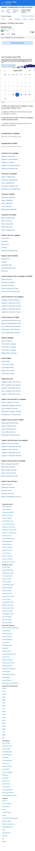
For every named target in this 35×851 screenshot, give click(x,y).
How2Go (4, 841)
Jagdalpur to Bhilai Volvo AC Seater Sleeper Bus (15, 382)
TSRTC (4, 697)
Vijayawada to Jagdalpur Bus (9, 186)
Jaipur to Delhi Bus (6, 509)
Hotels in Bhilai (5, 361)
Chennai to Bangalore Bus (8, 538)
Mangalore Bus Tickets (7, 605)
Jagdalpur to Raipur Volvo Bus (10, 443)
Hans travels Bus (6, 630)
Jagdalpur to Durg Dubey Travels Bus (12, 312)
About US (4, 800)
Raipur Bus (4, 271)
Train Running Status (7, 772)
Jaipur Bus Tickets (6, 616)
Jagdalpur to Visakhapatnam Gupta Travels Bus (15, 306)
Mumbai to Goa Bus (7, 518)
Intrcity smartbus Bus (7, 665)
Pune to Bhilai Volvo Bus (8, 432)
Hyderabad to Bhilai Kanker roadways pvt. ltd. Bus (15, 320)
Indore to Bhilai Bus (6, 203)
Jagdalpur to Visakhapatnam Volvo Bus (12, 452)
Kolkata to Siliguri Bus (7, 547)
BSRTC (4, 723)
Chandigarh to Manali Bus (8, 562)
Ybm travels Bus (6, 671)
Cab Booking (5, 757)
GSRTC (4, 711)
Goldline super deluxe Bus (8, 674)
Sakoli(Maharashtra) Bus (8, 268)
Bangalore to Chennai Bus (8, 527)
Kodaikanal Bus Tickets (8, 608)
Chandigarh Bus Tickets (8, 614)
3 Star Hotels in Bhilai (7, 364)
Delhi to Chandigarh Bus (8, 524)
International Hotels (7, 746)
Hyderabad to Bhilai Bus (8, 197)
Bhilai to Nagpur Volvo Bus (8, 470)
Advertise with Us (6, 833)
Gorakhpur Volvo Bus (7, 493)
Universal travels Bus (7, 639)
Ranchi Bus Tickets (6, 622)
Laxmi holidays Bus (7, 680)
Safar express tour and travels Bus (10, 683)
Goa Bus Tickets (6, 567)
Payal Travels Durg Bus (8, 282)
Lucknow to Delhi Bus (7, 559)
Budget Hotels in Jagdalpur (9, 353)
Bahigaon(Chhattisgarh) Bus (9, 250)
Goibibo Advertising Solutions (9, 795)
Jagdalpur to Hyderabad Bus (9, 159)
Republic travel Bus (7, 645)
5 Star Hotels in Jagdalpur (8, 350)
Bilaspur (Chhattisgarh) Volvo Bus (10, 496)
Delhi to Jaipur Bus (6, 535)
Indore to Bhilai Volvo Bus (8, 429)
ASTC (3, 708)
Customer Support (6, 812)
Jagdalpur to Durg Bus (7, 162)
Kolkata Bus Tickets (7, 593)
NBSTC (4, 735)
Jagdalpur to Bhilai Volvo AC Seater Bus (12, 394)
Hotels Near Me (6, 784)
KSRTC (4, 717)
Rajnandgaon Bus (6, 265)
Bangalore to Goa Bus (7, 515)
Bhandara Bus (5, 259)
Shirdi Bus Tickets (6, 581)
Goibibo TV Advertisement (8, 824)
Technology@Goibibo (7, 827)
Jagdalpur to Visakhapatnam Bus (10, 165)
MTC (3, 738)
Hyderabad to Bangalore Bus (9, 530)
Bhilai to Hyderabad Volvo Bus (9, 464)
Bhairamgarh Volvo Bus (8, 487)
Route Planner (5, 763)
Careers (4, 815)
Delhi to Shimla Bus (7, 544)
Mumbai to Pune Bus (7, 556)
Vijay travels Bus (6, 677)
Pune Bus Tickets (6, 599)
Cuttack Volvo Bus (6, 490)
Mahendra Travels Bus (7, 285)
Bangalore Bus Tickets (7, 570)
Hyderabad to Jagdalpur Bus (9, 180)
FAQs (3, 830)
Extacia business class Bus (8, 668)
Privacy (4, 809)
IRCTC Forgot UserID (7, 789)
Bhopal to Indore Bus (7, 550)
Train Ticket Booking (7, 760)
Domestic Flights (6, 749)
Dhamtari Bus (5, 238)
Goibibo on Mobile (6, 821)
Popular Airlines (6, 786)
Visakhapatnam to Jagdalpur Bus (10, 189)
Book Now (14, 114)
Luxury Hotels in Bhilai (7, 373)
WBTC (3, 720)
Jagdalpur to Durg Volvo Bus (9, 449)
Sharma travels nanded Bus (9, 654)
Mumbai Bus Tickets (7, 587)
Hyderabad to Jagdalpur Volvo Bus (11, 405)
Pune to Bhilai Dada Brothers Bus (10, 326)
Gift (3, 838)
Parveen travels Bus (7, 633)
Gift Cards (4, 835)
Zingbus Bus (5, 648)
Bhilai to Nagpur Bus (7, 224)
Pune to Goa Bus (6, 553)
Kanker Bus (4, 241)
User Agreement (6, 806)
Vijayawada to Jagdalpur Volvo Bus (11, 411)
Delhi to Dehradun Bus (7, 521)
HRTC (3, 703)
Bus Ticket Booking (6, 754)
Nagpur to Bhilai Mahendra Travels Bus (12, 323)
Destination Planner (7, 766)
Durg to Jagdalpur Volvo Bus (9, 408)
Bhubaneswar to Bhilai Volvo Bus (10, 435)
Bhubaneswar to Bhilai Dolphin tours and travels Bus (16, 329)
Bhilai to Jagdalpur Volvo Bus (9, 476)
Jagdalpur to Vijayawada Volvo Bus (11, 455)
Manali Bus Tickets (6, 590)
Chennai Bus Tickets (7, 576)
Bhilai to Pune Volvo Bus (8, 467)
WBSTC (4, 729)
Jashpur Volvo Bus (6, 484)
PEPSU (4, 726)
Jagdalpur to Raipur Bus (8, 156)
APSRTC (4, 688)
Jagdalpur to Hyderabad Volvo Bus (11, 446)
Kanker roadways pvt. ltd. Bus (9, 288)
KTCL (3, 732)
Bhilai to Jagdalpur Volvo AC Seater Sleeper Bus (15, 385)
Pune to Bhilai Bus (6, 206)
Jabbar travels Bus (6, 651)
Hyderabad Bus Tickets (7, 573)
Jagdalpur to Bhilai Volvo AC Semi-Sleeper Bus (14, 388)
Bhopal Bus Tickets (6, 619)
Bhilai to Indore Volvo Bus (8, 473)
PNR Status (5, 775)
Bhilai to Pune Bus (6, 221)
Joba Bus (4, 247)
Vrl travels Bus (5, 642)
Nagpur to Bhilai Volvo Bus (8, 426)
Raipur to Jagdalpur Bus (8, 177)
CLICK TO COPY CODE (8, 66)
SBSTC (4, 705)
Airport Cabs (5, 778)
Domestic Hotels (6, 743)
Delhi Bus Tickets (6, 579)
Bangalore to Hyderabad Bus (9, 532)
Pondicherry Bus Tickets (8, 596)
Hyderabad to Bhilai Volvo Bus (9, 423)
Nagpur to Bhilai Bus (7, 200)
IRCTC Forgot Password (8, 792)
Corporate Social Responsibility (10, 818)
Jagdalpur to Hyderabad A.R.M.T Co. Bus (13, 303)
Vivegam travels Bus (7, 636)
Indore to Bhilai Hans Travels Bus (10, 332)
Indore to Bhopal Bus (7, 541)
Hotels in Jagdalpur (6, 341)
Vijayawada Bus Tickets (8, 602)
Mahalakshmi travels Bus (8, 662)
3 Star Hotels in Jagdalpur (8, 344)
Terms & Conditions (7, 803)
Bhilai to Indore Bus (6, 227)
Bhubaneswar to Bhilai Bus (9, 209)
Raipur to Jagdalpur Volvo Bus (10, 402)
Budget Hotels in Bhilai (7, 370)
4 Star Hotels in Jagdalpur (8, 347)
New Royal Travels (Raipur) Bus (10, 291)
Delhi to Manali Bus (7, 506)
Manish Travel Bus (6, 279)
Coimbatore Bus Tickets (8, 584)
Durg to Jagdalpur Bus (7, 183)
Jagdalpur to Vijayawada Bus (9, 168)
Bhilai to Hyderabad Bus (8, 218)
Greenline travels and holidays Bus (10, 627)
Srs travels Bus (5, 657)
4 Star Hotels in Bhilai (7, 367)
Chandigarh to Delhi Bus (8, 512)
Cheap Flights (5, 769)
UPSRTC (4, 694)
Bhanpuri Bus (5, 244)
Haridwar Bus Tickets (7, 611)
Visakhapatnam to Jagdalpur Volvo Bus (12, 414)
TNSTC (4, 691)
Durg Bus (4, 262)
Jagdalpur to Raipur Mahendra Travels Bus (13, 300)
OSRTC (4, 700)
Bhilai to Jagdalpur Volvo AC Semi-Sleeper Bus (14, 391)
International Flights (7, 751)
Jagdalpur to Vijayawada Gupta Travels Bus (13, 309)
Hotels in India (5, 781)
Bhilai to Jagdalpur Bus (7, 230)
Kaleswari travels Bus (7, 659)
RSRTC (4, 714)
